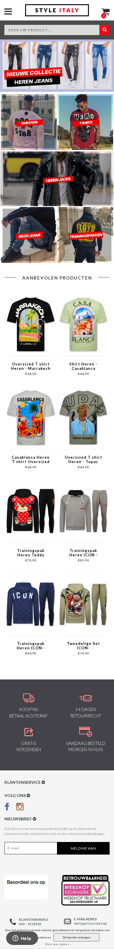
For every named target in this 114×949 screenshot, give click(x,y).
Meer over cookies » (58, 944)
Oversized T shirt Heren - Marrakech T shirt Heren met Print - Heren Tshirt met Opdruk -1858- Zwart (31, 366)
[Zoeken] (104, 30)
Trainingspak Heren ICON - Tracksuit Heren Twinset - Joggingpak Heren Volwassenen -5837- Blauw (31, 646)
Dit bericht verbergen (76, 937)
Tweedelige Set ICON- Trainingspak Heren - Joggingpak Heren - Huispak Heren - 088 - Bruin (83, 646)
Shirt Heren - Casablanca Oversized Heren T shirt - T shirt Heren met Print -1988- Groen (83, 366)
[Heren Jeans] (57, 65)
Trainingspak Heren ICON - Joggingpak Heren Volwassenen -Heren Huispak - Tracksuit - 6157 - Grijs (83, 553)
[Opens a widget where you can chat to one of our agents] (22, 938)
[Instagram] (20, 808)
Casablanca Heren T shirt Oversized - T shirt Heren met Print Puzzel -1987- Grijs (31, 460)
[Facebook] (7, 808)
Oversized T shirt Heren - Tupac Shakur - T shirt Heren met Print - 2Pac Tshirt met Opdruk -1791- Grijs (83, 460)
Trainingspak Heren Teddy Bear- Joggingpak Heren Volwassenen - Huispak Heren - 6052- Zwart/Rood (30, 553)
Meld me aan (83, 848)
